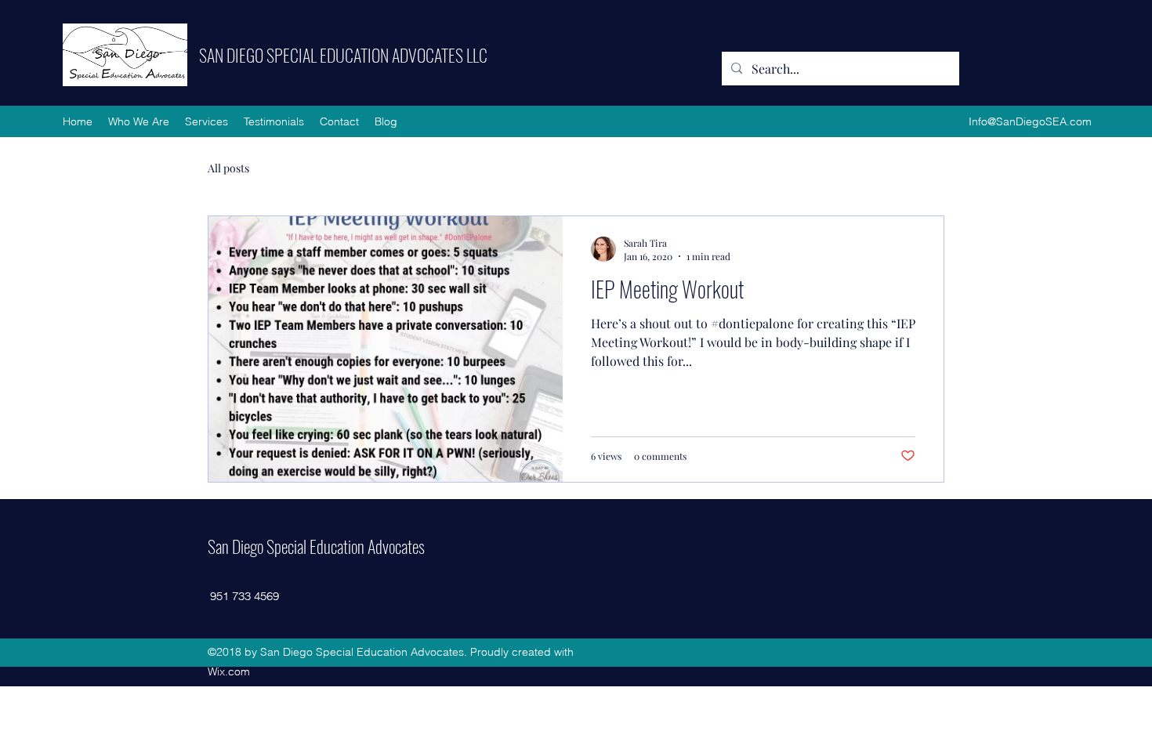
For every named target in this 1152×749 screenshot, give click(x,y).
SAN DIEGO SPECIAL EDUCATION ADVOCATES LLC (343, 54)
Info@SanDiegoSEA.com (1030, 121)
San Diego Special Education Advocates (316, 546)
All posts (228, 168)
